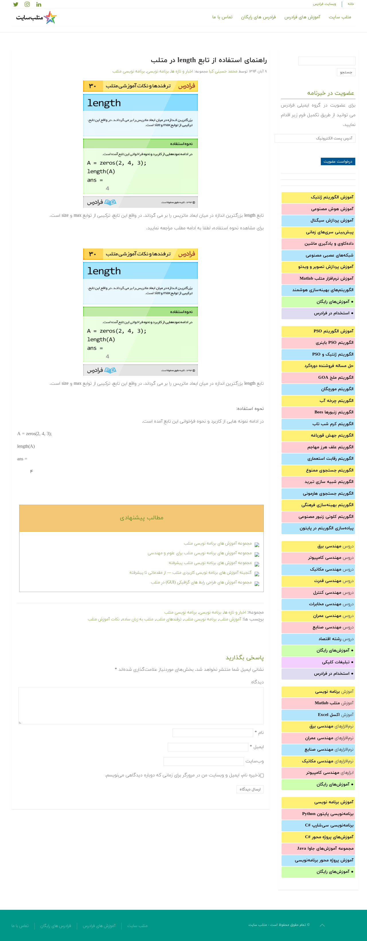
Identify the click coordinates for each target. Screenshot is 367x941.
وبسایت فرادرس (324, 4)
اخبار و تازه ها (182, 71)
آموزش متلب (230, 619)
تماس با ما (222, 17)
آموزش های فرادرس (302, 17)
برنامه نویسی (158, 71)
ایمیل (257, 747)
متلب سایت (340, 17)
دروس (335, 546)
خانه (351, 4)
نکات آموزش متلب (104, 619)
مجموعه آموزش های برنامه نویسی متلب (218, 543)
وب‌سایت (254, 761)
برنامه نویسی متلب (128, 71)
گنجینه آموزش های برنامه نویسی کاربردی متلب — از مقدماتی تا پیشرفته (191, 572)
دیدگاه (257, 682)
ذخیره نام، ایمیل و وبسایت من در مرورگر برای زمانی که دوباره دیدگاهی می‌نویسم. (182, 775)
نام (259, 732)
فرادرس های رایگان (258, 17)
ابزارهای (330, 773)
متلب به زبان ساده (137, 619)
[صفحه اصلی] (37, 17)
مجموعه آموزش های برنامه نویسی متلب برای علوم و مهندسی (200, 553)
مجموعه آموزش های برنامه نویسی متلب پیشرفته (210, 563)
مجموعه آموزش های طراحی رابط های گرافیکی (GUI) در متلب (201, 582)
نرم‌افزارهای (331, 726)
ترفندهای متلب (168, 619)
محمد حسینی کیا (223, 71)
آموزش (334, 692)
